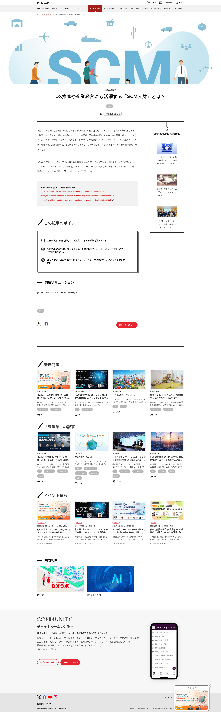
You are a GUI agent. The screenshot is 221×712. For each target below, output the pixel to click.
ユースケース (177, 8)
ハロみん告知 (56, 409)
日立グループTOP (44, 704)
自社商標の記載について (160, 708)
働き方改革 (168, 409)
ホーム (39, 14)
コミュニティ (134, 8)
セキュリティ (43, 409)
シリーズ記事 (122, 8)
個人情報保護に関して (144, 708)
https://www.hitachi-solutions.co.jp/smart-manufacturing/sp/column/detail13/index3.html (76, 200)
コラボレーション (91, 468)
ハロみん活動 (138, 471)
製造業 (110, 106)
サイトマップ (167, 697)
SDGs (123, 406)
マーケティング (81, 473)
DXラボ (145, 8)
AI (77, 409)
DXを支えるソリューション (160, 8)
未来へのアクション (73, 9)
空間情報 (161, 471)
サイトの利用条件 (130, 708)
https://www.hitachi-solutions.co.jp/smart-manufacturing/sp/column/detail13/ (71, 191)
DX (115, 406)
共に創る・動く (109, 8)
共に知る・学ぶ (48, 14)
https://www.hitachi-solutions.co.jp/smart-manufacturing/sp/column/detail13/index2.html (76, 196)
